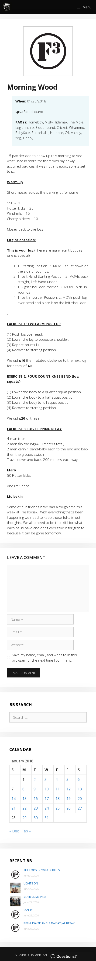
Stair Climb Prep (35, 897)
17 (47, 798)
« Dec (14, 831)
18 (57, 798)
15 (24, 798)
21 (13, 808)
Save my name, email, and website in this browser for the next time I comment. (44, 657)
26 (68, 808)
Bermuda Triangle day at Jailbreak (49, 923)
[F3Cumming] (7, 7)
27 (80, 808)
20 (80, 798)
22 (24, 808)
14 (13, 798)
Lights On (31, 883)
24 (47, 808)
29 (24, 817)
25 (57, 808)
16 (36, 798)
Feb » (26, 831)
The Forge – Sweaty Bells (42, 870)
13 (80, 789)
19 (68, 798)
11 (57, 789)
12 (68, 789)
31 (47, 817)
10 (47, 789)
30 (36, 817)
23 (36, 808)
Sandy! (28, 910)
